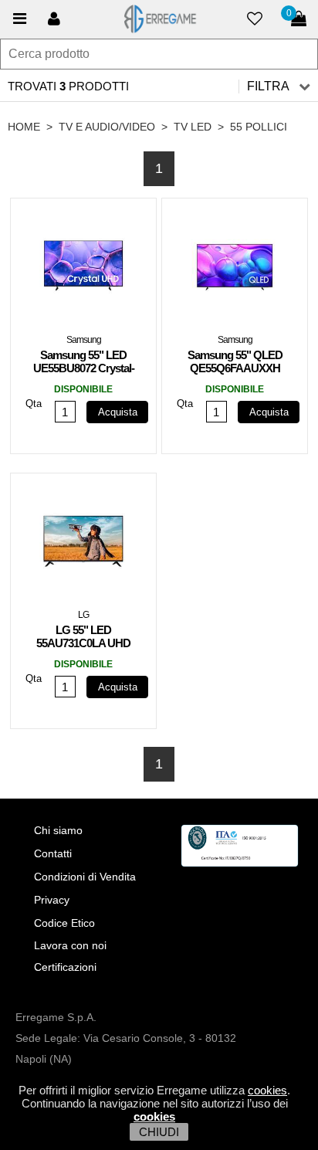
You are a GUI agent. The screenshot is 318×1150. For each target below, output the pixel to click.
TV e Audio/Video (107, 126)
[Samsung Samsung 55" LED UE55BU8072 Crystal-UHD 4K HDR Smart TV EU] (83, 270)
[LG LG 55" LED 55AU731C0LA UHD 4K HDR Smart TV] (83, 545)
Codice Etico (64, 923)
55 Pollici (258, 126)
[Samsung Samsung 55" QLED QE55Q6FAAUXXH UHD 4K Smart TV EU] (234, 270)
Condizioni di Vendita (85, 876)
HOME (24, 126)
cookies (267, 1090)
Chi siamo (58, 830)
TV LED (192, 126)
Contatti (53, 853)
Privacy (51, 900)
